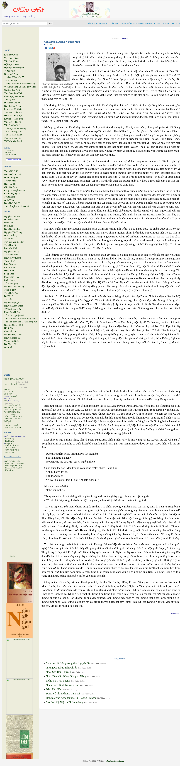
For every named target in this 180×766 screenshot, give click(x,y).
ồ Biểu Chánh (11, 219)
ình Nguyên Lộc (12, 229)
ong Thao (9, 274)
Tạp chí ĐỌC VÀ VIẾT (11, 425)
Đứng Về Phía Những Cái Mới (63, 693)
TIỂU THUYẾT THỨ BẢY (12, 405)
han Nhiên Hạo (12, 277)
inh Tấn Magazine (13, 131)
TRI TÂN (18, 407)
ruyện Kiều (10, 180)
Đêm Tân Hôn (54, 689)
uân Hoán (9, 280)
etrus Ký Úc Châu (13, 109)
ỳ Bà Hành (9, 197)
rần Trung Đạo (11, 283)
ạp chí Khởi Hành (13, 134)
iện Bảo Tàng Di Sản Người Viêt (20, 87)
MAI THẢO (49, 44)
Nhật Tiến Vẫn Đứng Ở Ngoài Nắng (66, 676)
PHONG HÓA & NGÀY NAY (14, 379)
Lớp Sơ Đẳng (9, 439)
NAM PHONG (8, 407)
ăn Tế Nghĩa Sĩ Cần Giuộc (17, 206)
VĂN (5, 401)
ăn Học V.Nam (11, 61)
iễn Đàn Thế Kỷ (12, 102)
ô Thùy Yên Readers (14, 141)
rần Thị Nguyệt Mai (14, 315)
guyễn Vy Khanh (12, 258)
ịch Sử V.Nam (11, 55)
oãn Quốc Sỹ (11, 235)
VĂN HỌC (7, 390)
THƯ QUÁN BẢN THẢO (12, 428)
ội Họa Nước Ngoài (14, 67)
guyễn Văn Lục (12, 251)
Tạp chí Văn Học (9, 392)
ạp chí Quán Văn (12, 138)
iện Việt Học (10, 80)
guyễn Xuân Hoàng (14, 286)
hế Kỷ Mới (10, 99)
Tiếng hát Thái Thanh (58, 680)
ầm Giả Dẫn (10, 187)
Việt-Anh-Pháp (9, 150)
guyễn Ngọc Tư (12, 338)
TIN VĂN (7, 423)
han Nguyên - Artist (14, 96)
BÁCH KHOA (17, 416)
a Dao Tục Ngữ (12, 90)
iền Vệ (18, 112)
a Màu (8, 115)
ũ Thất (8, 299)
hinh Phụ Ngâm (12, 193)
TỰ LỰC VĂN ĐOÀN (11, 384)
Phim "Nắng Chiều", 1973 (13, 466)
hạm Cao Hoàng (12, 312)
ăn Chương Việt (12, 125)
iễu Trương (10, 264)
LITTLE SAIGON (10, 452)
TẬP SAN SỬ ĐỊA (10, 414)
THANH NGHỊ (9, 410)
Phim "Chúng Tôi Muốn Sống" (15, 463)
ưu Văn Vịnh (11, 248)
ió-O (18, 122)
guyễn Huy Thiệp (13, 334)
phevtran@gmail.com (115, 761)
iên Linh (9, 238)
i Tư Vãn (9, 200)
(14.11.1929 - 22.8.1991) (90, 17)
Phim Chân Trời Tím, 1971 (13, 468)
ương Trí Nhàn (11, 341)
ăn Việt (8, 122)
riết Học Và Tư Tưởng (15, 128)
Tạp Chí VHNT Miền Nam (12, 419)
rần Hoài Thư (11, 293)
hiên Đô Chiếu (11, 171)
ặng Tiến (9, 270)
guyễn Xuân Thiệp (13, 306)
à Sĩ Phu (8, 328)
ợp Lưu (18, 119)
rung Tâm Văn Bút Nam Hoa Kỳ (19, 83)
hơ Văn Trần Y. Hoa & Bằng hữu (19, 318)
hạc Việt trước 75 (15, 77)
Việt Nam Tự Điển (10, 155)
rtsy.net (11, 71)
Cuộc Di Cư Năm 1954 (12, 461)
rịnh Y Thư (10, 290)
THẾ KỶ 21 (7, 416)
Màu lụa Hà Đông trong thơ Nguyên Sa (68, 663)
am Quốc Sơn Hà (12, 174)
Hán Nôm (7, 152)
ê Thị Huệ (9, 267)
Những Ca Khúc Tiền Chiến (61, 667)
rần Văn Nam (11, 254)
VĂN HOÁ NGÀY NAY (12, 412)
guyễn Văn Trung (13, 232)
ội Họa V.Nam (11, 64)
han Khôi (9, 222)
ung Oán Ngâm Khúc (14, 190)
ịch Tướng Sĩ (11, 177)
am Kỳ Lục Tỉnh (12, 106)
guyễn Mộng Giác (13, 302)
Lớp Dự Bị (8, 443)
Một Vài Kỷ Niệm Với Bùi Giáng (64, 702)
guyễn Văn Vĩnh (12, 216)
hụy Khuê (9, 261)
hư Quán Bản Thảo (13, 93)
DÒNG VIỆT (8, 394)
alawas (8, 112)
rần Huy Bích (11, 245)
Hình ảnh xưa (9, 470)
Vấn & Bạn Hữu (12, 309)
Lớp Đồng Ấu (9, 441)
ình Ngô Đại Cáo (12, 203)
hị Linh (8, 347)
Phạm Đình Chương (90, 14)
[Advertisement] (23, 37)
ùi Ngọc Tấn (10, 344)
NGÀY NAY (19, 410)
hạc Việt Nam (11, 74)
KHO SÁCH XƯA (10, 448)
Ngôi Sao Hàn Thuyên (58, 671)
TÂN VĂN (7, 421)
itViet (7, 119)
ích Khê (8, 226)
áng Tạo (18, 115)
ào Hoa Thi (10, 184)
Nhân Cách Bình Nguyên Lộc (62, 685)
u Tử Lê (8, 296)
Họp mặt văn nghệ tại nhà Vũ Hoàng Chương (71, 697)
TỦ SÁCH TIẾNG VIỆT (12, 445)
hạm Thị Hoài (11, 331)
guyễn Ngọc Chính (13, 325)
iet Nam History (12, 58)
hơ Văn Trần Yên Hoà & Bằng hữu (20, 321)
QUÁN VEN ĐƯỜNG (11, 450)
